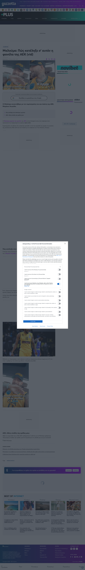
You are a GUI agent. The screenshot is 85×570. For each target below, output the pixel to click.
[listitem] (42, 266)
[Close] (65, 244)
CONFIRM (32, 321)
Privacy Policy (50, 326)
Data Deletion (35, 326)
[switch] (59, 270)
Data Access (42, 326)
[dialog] (42, 285)
